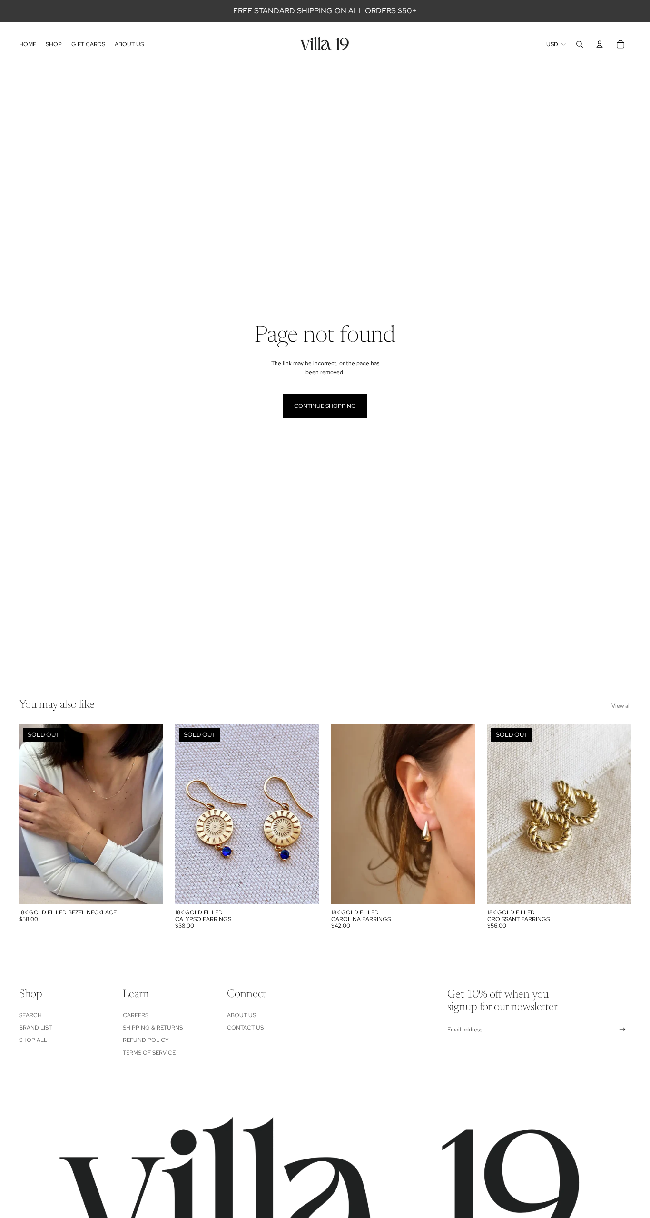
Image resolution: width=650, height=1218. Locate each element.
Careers (135, 1015)
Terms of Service (149, 1053)
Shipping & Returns (153, 1027)
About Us (241, 1015)
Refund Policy (146, 1040)
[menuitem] (27, 44)
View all (621, 706)
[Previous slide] (33, 814)
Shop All (33, 1040)
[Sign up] (622, 1029)
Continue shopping (325, 406)
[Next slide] (148, 814)
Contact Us (245, 1027)
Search (30, 1015)
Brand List (35, 1027)
